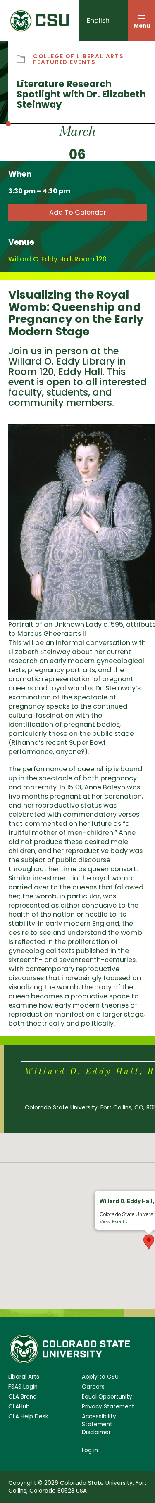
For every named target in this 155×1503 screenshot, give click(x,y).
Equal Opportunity (107, 1397)
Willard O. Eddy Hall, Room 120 (57, 259)
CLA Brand (22, 1397)
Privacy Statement (108, 1407)
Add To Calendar (77, 212)
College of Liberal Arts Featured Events (78, 59)
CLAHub (19, 1407)
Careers (93, 1387)
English (98, 20)
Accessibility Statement (99, 1420)
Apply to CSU (100, 1377)
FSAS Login (23, 1387)
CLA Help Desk (28, 1416)
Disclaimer (96, 1432)
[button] (148, 1242)
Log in (90, 1450)
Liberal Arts (23, 1377)
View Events (113, 1222)
